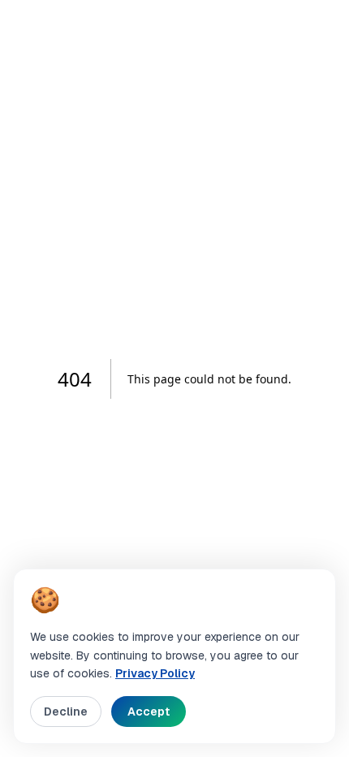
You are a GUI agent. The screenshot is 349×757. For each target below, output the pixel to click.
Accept (148, 711)
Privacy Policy (155, 673)
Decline (66, 711)
